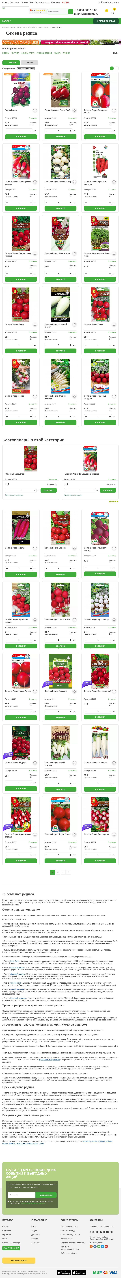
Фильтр (12, 63)
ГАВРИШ (5, 53)
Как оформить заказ (40, 2)
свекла (94, 1141)
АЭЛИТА (57, 53)
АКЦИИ (65, 2)
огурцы (101, 1141)
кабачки (109, 1141)
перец (5, 1143)
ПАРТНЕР (15, 53)
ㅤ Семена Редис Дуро (14, 474)
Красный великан (18, 998)
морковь (87, 1141)
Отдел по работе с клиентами (73, 1243)
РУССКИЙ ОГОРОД (44, 53)
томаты (12, 1143)
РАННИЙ (66, 53)
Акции (34, 1231)
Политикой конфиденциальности (33, 1203)
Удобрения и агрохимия (49, 1060)
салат (35, 1143)
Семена (5, 1227)
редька (29, 1143)
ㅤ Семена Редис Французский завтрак (81, 474)
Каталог (6, 21)
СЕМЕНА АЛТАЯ (27, 53)
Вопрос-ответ (66, 1239)
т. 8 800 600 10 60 (85, 10)
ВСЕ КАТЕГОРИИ (11, 1248)
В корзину (48, 490)
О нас (5, 2)
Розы (4, 1239)
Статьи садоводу (67, 1231)
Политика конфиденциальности (69, 1248)
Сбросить (29, 63)
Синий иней (15, 983)
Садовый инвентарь (11, 1243)
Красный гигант (17, 968)
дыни (41, 1143)
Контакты (55, 2)
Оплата (24, 2)
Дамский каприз (17, 974)
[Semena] (15, 12)
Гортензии (6, 1235)
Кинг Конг (14, 961)
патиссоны (21, 1143)
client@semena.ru (86, 13)
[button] (110, 501)
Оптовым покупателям (70, 1235)
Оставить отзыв (19, 1261)
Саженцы (6, 1231)
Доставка (14, 2)
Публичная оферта (68, 1253)
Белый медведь (17, 989)
